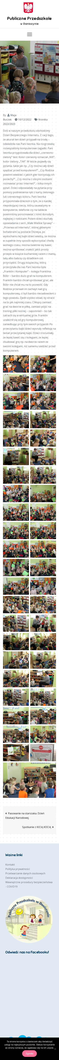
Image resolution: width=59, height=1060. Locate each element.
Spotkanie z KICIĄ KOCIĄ (36, 827)
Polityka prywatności (17, 869)
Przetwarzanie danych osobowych (25, 873)
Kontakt (10, 864)
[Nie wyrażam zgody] (55, 1048)
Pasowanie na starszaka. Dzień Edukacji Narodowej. (24, 816)
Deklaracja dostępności (19, 878)
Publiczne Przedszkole (29, 18)
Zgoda (29, 1053)
